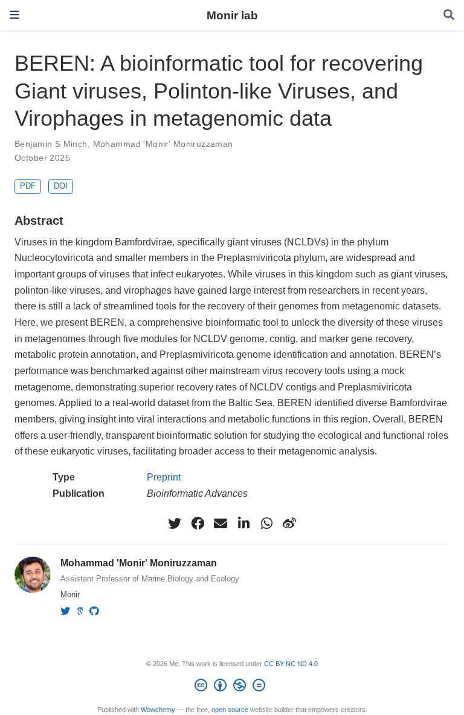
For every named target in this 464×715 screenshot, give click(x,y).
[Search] (448, 15)
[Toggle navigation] (14, 15)
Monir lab (232, 15)
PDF (28, 185)
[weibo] (289, 523)
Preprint (164, 476)
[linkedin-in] (243, 523)
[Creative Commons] (232, 687)
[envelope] (220, 523)
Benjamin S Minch (51, 144)
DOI (61, 185)
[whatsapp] (266, 523)
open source (229, 709)
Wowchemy (158, 709)
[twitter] (175, 523)
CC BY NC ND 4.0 (291, 663)
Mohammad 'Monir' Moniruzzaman (163, 144)
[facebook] (197, 523)
